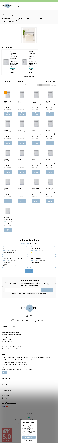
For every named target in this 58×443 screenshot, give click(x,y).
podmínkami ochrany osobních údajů (36, 293)
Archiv (4, 372)
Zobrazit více (29, 271)
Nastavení (29, 440)
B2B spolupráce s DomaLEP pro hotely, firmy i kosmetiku (16, 337)
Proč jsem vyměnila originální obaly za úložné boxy (15, 364)
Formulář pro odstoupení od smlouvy (11, 346)
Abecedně (20, 81)
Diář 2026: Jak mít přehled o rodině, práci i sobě (14, 362)
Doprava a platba (6, 339)
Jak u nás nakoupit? (7, 341)
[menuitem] (18, 6)
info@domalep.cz (21, 320)
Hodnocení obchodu (29, 240)
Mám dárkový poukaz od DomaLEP (11, 330)
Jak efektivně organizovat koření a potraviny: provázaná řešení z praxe (20, 360)
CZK (41, 6)
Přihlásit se (47, 289)
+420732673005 (42, 320)
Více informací (29, 432)
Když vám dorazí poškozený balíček (11, 332)
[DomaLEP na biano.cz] (7, 442)
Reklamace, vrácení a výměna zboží (11, 334)
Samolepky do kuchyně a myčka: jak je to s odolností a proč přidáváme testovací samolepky (26, 357)
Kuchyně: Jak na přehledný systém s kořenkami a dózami (17, 369)
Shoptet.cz (29, 413)
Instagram (31, 316)
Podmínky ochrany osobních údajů (11, 344)
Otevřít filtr (6, 81)
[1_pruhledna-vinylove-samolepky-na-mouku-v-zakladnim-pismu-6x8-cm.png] (29, 35)
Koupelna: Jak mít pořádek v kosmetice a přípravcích (16, 367)
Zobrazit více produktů (29, 76)
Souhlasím (29, 437)
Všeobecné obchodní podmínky (10, 349)
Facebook (27, 316)
